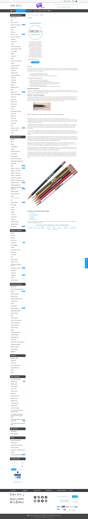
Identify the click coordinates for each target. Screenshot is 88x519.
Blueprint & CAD (14, 294)
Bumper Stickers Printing (16, 298)
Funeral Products (15, 447)
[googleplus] (58, 506)
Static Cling (13, 339)
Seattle (49, 229)
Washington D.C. (72, 228)
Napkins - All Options (16, 175)
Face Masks (18, 242)
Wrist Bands (18, 226)
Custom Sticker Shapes (16, 48)
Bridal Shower (14, 405)
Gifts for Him (14, 391)
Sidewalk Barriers (15, 337)
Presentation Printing (16, 111)
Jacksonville (55, 229)
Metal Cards (13, 17)
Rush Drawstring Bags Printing (16, 265)
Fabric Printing (14, 313)
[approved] (72, 509)
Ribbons (13, 209)
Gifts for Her (14, 388)
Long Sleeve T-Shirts (15, 249)
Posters (12, 108)
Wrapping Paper (14, 224)
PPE (12, 257)
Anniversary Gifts (15, 395)
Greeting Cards (14, 68)
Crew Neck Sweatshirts (34, 214)
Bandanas (13, 235)
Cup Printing (14, 153)
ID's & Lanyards (14, 156)
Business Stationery (15, 36)
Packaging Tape (14, 191)
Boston (65, 228)
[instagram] (38, 497)
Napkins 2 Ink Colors (16, 170)
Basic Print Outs (14, 22)
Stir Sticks (13, 214)
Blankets (13, 237)
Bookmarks (13, 27)
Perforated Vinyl (14, 325)
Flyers (12, 58)
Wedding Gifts (14, 383)
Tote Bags (18, 275)
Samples (13, 452)
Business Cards (18, 34)
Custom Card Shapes (16, 46)
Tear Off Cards (14, 130)
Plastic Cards (14, 101)
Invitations (13, 77)
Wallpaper (13, 351)
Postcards (13, 106)
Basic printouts (74, 90)
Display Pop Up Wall (15, 310)
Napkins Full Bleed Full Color (17, 180)
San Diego (30, 228)
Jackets (12, 247)
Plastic (12, 370)
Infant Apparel (14, 245)
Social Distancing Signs (18, 454)
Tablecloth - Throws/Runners (17, 342)
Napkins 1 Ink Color (18, 168)
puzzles (12, 207)
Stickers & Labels (18, 128)
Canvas (12, 303)
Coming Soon (14, 442)
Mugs (18, 165)
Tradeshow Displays (15, 344)
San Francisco (37, 228)
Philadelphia (65, 226)
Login (14, 469)
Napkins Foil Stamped (16, 177)
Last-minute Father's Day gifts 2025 (18, 424)
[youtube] (35, 501)
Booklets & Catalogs (18, 24)
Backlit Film (13, 286)
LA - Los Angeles (41, 226)
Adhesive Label (14, 358)
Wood (12, 372)
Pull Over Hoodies (33, 215)
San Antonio (73, 226)
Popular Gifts (18, 381)
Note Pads (13, 99)
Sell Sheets (13, 123)
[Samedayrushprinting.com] (16, 6)
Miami (54, 228)
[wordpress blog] (46, 501)
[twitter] (42, 497)
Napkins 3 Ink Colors (16, 173)
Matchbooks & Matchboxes (17, 161)
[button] (22, 466)
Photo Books (14, 431)
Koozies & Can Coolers (16, 158)
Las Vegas (59, 228)
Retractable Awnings (15, 332)
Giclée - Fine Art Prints (16, 320)
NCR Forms (13, 96)
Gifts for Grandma (15, 407)
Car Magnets (14, 306)
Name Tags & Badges (16, 94)
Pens (12, 200)
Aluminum (13, 360)
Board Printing (14, 296)
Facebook (18, 474)
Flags (12, 315)
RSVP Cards (13, 118)
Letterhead (13, 80)
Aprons (12, 233)
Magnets (13, 84)
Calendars (13, 39)
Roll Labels (13, 116)
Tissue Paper (14, 216)
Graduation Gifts (15, 403)
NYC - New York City (32, 226)
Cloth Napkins (14, 146)
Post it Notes (14, 104)
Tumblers (13, 219)
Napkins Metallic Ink (15, 185)
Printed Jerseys (14, 259)
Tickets (12, 132)
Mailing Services (14, 87)
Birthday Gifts (14, 400)
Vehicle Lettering (15, 346)
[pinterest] (42, 501)
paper (28, 91)
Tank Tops (13, 272)
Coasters (13, 149)
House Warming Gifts (16, 379)
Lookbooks (13, 82)
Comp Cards (14, 41)
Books (12, 29)
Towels (12, 277)
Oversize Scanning (15, 322)
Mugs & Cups (18, 92)
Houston (54, 226)
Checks (12, 144)
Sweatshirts (13, 270)
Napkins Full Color (18, 182)
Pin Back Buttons (18, 202)
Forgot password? (21, 469)
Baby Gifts (13, 393)
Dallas (43, 228)
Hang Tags (13, 70)
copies (33, 91)
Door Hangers (14, 51)
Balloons (13, 139)
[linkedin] (38, 501)
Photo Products (14, 433)
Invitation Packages (15, 75)
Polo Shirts (13, 254)
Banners (18, 291)
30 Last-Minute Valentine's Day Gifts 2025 (17, 411)
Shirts (12, 125)
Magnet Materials (15, 367)
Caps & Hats (14, 240)
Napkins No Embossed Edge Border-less (18, 188)
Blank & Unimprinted (16, 440)
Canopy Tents (14, 301)
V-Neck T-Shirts (14, 280)
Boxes (12, 141)
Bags (12, 20)
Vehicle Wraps (14, 349)
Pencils (12, 196)
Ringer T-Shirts (14, 261)
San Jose (48, 228)
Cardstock (13, 362)
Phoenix (59, 226)
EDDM (12, 53)
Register (20, 481)
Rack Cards (13, 113)
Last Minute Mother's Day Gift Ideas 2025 (18, 420)
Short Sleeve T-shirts (18, 268)
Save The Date (14, 120)
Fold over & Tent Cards (16, 60)
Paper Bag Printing (15, 193)
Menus (12, 89)
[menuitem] (13, 10)
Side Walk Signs (14, 334)
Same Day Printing (33, 73)
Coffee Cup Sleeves (15, 151)
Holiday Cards (14, 72)
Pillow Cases (14, 252)
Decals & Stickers (18, 308)
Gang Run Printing (15, 65)
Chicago (48, 226)
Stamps (12, 212)
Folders (12, 63)
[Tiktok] (46, 497)
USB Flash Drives (15, 221)
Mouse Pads (13, 163)
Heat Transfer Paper (15, 365)
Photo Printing (14, 327)
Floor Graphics (14, 318)
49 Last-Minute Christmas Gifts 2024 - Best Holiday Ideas (17, 416)
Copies (12, 44)
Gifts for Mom (14, 386)
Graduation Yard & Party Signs (18, 449)
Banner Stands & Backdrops (17, 289)
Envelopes (13, 56)
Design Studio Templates (17, 445)
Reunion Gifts (14, 398)
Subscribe (75, 496)
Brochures (13, 32)
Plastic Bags (13, 204)
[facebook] (35, 497)
